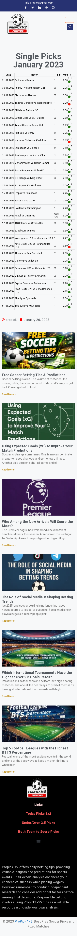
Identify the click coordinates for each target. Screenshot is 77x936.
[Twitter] (33, 8)
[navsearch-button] (70, 27)
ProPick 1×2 (24, 921)
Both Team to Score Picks (38, 832)
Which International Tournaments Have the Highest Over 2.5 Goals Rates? (37, 674)
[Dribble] (46, 8)
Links (38, 805)
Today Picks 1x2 (38, 814)
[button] (38, 841)
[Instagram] (53, 8)
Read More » (9, 394)
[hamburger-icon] (69, 20)
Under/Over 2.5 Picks (38, 823)
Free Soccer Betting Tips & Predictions (34, 375)
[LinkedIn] (39, 8)
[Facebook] (26, 8)
